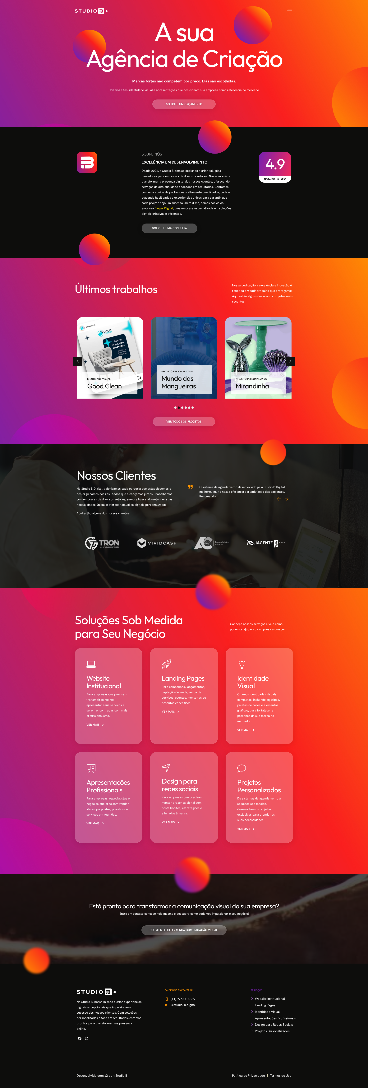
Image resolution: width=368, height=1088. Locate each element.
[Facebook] (80, 1038)
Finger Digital (164, 208)
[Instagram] (86, 1038)
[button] (77, 361)
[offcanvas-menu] (289, 11)
